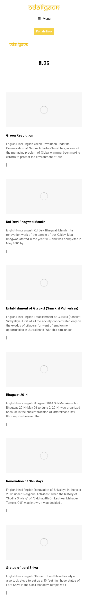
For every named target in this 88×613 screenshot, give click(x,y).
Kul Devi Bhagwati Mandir (25, 222)
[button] (44, 18)
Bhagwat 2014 (17, 395)
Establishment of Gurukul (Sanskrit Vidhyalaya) (42, 308)
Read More (17, 165)
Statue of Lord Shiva (22, 568)
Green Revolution (19, 135)
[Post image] (44, 109)
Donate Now (44, 31)
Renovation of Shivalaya (24, 481)
